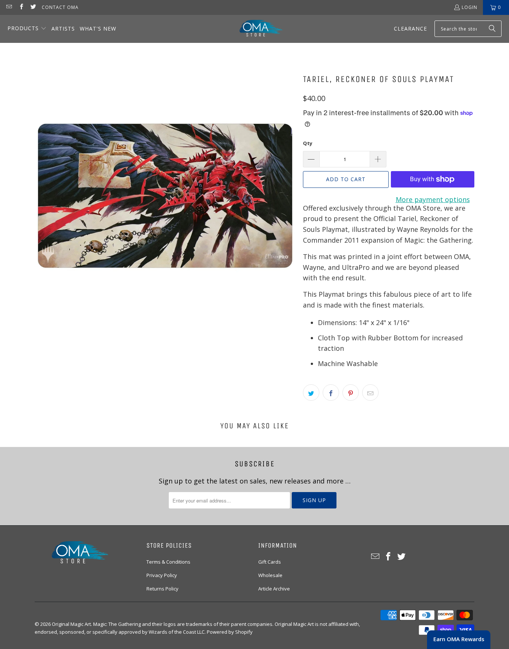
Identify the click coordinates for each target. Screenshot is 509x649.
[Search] (492, 29)
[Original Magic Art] (256, 28)
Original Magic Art (71, 624)
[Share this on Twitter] (311, 392)
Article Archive (274, 588)
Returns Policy (162, 588)
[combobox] (468, 29)
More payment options (433, 199)
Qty (307, 143)
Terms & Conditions (168, 561)
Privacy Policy (161, 575)
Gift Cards (269, 561)
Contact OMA (60, 7)
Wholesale (270, 575)
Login (469, 7)
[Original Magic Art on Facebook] (21, 7)
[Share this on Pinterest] (350, 392)
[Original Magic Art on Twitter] (33, 7)
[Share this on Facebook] (331, 392)
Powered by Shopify (230, 631)
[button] (27, 29)
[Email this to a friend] (370, 392)
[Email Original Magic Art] (9, 7)
